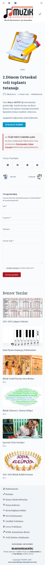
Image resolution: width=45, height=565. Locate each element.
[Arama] (41, 3)
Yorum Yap (8, 241)
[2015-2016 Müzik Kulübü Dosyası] (22, 461)
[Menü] (40, 14)
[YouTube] (15, 3)
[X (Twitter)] (8, 165)
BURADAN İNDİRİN (14, 124)
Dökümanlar (36, 94)
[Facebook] (18, 165)
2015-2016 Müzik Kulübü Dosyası (18, 474)
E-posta (7, 217)
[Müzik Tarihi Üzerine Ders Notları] (22, 365)
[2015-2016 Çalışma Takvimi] (22, 308)
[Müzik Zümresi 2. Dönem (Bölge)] (22, 397)
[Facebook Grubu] (9, 3)
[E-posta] (37, 165)
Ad (5, 206)
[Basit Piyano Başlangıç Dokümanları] (22, 336)
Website (6, 229)
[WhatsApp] (27, 165)
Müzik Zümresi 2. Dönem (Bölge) (18, 410)
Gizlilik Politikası (12, 268)
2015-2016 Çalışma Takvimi (15, 321)
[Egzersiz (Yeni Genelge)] (22, 429)
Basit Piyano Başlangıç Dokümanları (19, 350)
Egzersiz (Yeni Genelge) (13, 442)
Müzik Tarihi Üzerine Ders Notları (18, 378)
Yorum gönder (11, 274)
